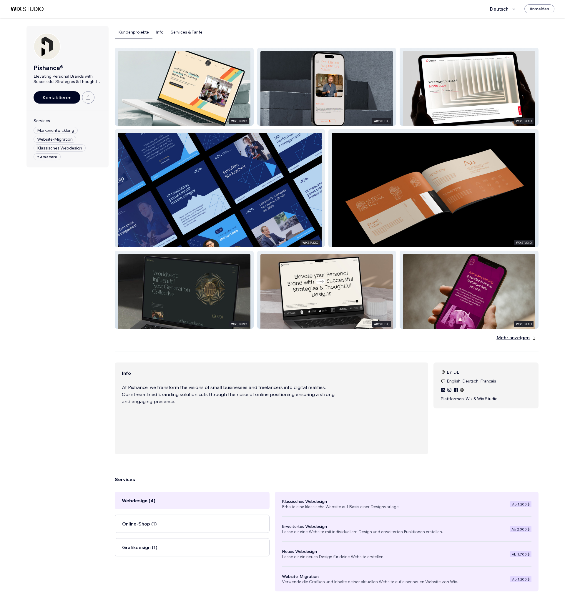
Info (160, 32)
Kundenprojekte (133, 32)
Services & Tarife (186, 32)
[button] (184, 87)
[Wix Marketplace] (27, 9)
